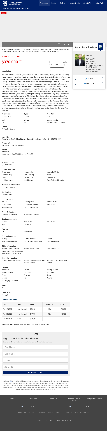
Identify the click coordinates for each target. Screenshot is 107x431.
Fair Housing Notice (80, 412)
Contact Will (98, 3)
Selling (63, 4)
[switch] (59, 44)
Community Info (75, 4)
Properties (45, 4)
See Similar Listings (57, 69)
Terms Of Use (24, 412)
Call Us (90, 78)
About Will (88, 4)
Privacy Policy (38, 412)
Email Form (90, 83)
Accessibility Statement (58, 412)
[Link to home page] (13, 3)
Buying (54, 4)
